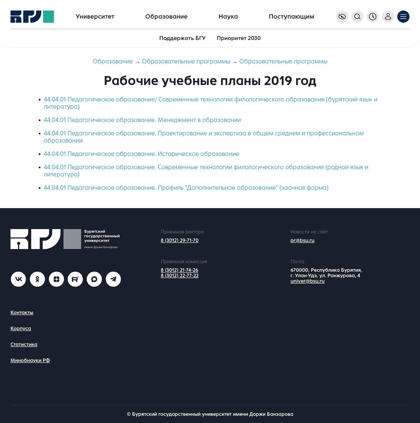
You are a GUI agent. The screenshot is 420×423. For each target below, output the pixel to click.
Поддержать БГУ (182, 38)
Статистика (23, 344)
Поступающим (291, 16)
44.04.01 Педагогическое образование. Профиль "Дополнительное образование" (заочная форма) (186, 188)
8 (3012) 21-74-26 (179, 270)
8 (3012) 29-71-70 (180, 240)
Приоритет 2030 (239, 38)
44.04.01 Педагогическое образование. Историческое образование (141, 154)
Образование (166, 16)
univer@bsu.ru (307, 281)
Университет (95, 16)
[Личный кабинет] (388, 16)
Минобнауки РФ (30, 360)
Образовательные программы (186, 61)
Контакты (21, 312)
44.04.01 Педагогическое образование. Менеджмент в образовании (142, 120)
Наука (228, 16)
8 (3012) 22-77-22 (180, 275)
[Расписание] (373, 16)
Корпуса (20, 328)
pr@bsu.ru (302, 240)
